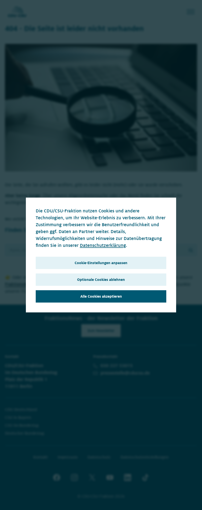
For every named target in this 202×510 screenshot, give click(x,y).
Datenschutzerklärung (103, 245)
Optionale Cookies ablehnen (101, 280)
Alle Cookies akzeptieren (101, 296)
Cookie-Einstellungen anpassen (101, 263)
